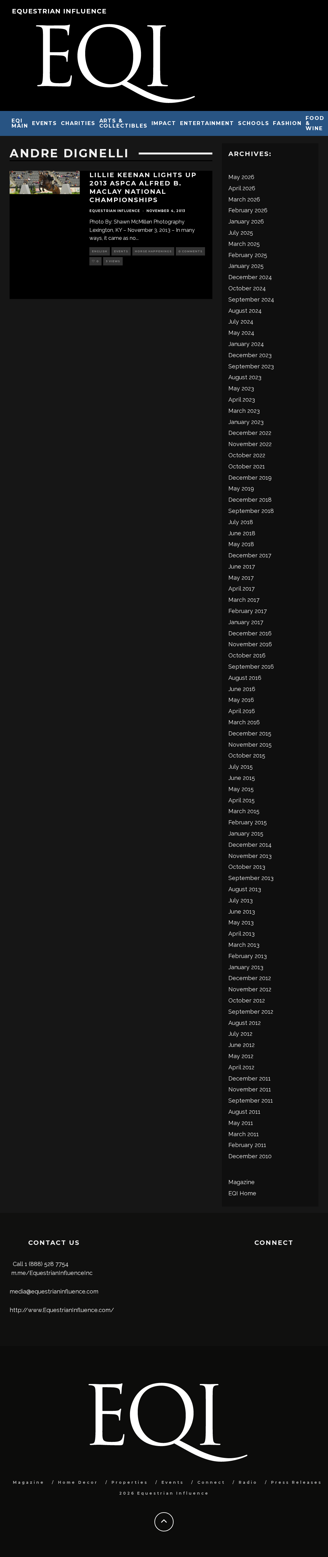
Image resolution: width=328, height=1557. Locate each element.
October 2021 (246, 466)
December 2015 (249, 733)
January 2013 (245, 967)
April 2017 (241, 588)
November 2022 (250, 444)
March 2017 (243, 599)
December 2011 (249, 1078)
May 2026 (241, 177)
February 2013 (247, 956)
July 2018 (240, 522)
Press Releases (296, 1482)
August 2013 (244, 889)
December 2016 (250, 633)
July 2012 (240, 1033)
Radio (248, 1482)
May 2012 (240, 1056)
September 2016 (251, 666)
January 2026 (246, 221)
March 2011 (243, 1134)
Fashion (287, 123)
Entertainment (207, 123)
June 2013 (241, 911)
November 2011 (249, 1089)
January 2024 (246, 344)
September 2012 (250, 1011)
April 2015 (241, 800)
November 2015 (250, 744)
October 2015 (246, 755)
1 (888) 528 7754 (47, 1264)
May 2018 (241, 544)
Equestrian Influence (59, 11)
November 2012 (249, 989)
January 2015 (245, 833)
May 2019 (241, 488)
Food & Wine (315, 123)
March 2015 (243, 811)
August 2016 (244, 677)
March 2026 (244, 199)
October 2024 (247, 288)
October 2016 (247, 655)
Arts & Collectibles (123, 123)
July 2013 (240, 900)
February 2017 (247, 611)
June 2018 (241, 533)
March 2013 (243, 944)
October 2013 (246, 866)
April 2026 (241, 188)
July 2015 (240, 766)
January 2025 (246, 266)
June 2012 (241, 1045)
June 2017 (241, 566)
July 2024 (240, 321)
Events (44, 123)
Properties (129, 1482)
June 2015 (241, 778)
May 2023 (241, 388)
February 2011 (247, 1145)
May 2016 (241, 699)
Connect (211, 1482)
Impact (164, 123)
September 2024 (251, 299)
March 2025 (244, 243)
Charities (78, 123)
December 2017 (249, 555)
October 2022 (246, 455)
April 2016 (241, 711)
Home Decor (78, 1482)
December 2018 (250, 499)
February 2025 (247, 255)
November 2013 (250, 856)
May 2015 (241, 789)
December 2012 (249, 978)
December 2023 (250, 355)
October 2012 (246, 1000)
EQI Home (242, 1193)
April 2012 (241, 1067)
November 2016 (250, 644)
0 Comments (190, 251)
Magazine (241, 1182)
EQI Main (20, 123)
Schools (253, 123)
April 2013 (241, 933)
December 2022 (249, 432)
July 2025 (240, 232)
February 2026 (247, 210)
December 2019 (250, 477)
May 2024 (241, 332)
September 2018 (251, 510)
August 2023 (244, 377)
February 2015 (247, 822)
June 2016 (241, 689)
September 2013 (251, 878)
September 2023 (251, 366)
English (99, 251)
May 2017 (241, 577)
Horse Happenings (153, 251)
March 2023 (244, 410)
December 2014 (250, 844)
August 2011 (244, 1111)
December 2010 (250, 1156)
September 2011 (250, 1100)
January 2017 (245, 622)
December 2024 (250, 277)
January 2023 (246, 422)
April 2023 (241, 399)
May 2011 (240, 1123)
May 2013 (241, 922)
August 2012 (244, 1022)
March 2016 (244, 722)
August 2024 (245, 310)
